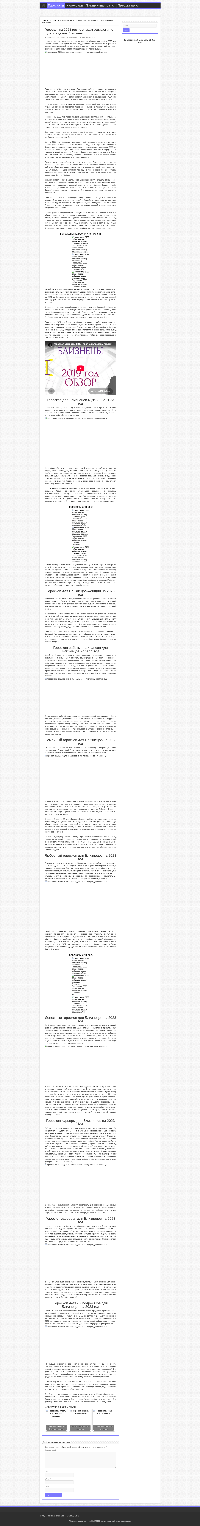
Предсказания (128, 5)
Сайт (47, 1486)
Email (48, 1479)
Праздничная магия (100, 5)
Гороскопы (56, 5)
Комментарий (50, 1450)
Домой (45, 20)
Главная (44, 5)
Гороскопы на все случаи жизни (80, 233)
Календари (74, 5)
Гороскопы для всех (80, 506)
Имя (47, 1471)
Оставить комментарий (69, 37)
